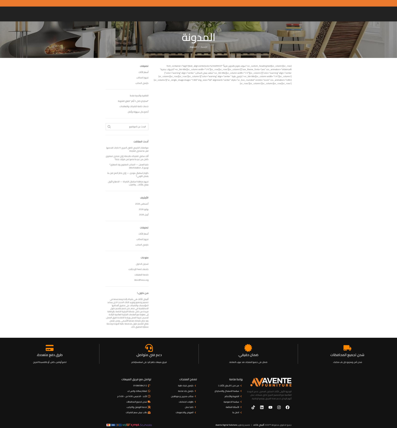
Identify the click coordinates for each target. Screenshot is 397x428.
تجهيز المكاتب (142, 78)
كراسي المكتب (142, 83)
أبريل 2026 (144, 215)
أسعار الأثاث (144, 72)
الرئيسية (204, 47)
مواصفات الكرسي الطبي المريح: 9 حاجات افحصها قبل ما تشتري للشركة (127, 149)
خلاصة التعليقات (141, 275)
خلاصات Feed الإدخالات (138, 269)
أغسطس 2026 (142, 204)
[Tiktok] (253, 407)
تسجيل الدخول (142, 264)
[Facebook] (288, 407)
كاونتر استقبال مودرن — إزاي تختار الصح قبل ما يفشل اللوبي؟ (128, 174)
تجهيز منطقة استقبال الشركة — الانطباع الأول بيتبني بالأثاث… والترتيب (128, 183)
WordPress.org (141, 280)
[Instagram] (279, 407)
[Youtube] (270, 407)
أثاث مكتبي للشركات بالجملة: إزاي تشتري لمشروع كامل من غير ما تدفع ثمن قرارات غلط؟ (127, 157)
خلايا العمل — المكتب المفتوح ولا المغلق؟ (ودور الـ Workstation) (129, 166)
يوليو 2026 (144, 209)
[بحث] (109, 126)
